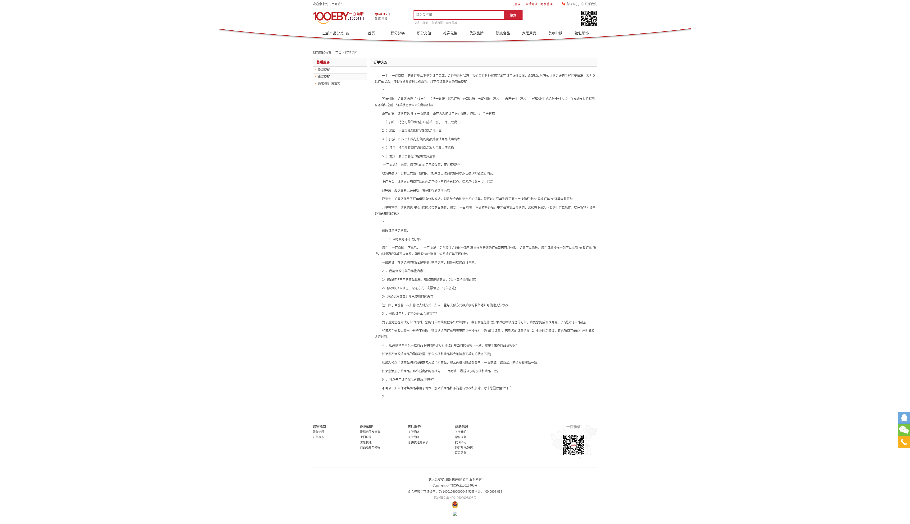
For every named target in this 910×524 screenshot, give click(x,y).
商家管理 (546, 4)
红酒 (425, 23)
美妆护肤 (555, 33)
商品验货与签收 (370, 447)
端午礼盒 (452, 23)
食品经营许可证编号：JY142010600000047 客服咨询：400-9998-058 (455, 491)
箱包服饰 (582, 33)
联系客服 (460, 453)
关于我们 (460, 432)
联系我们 (591, 4)
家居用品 (529, 33)
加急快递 (366, 442)
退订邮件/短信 (464, 447)
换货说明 (324, 70)
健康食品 (503, 33)
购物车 (572, 4)
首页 (371, 33)
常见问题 (460, 437)
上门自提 (366, 437)
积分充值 (424, 33)
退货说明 (324, 76)
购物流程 (318, 432)
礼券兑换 (450, 33)
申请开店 (531, 4)
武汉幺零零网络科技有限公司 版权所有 (455, 479)
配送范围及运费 (370, 432)
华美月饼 (437, 23)
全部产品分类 (333, 33)
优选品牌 (476, 33)
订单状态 (318, 437)
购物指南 (351, 52)
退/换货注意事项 (329, 83)
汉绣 (416, 23)
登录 (517, 4)
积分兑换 (398, 33)
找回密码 (460, 442)
